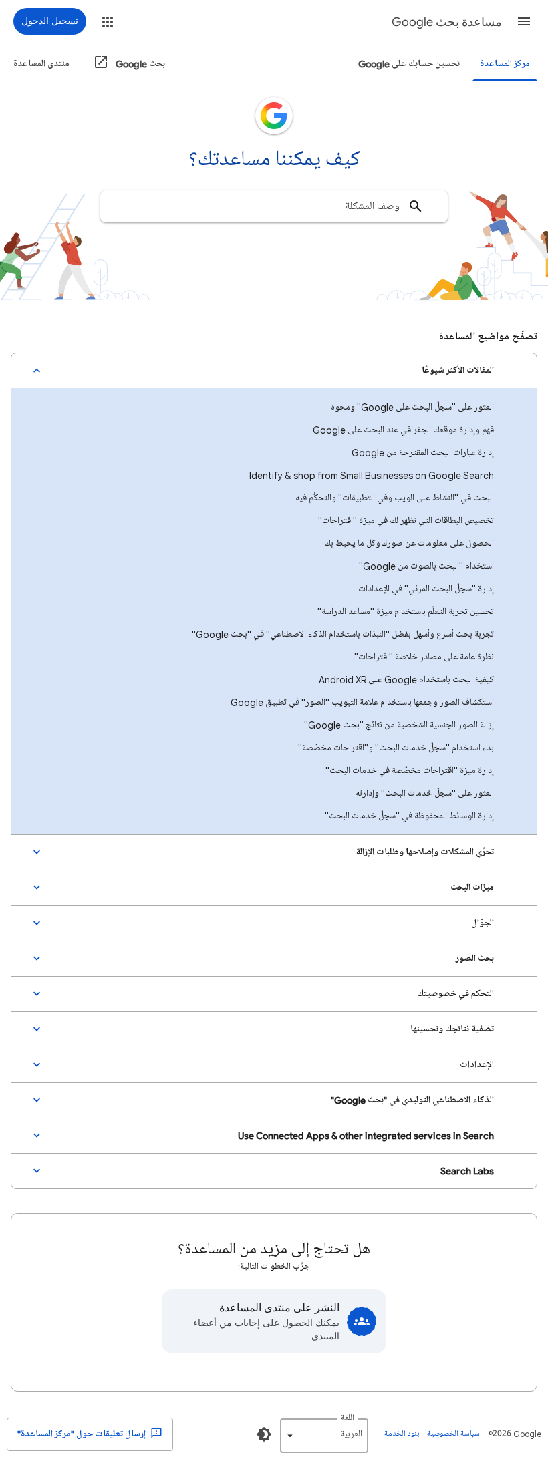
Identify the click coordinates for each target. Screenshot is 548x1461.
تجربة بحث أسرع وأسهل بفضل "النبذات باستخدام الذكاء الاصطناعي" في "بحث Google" (343, 634)
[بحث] (416, 206)
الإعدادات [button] (477, 1064)
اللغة (347, 1418)
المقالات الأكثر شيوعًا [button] (458, 370)
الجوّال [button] (482, 923)
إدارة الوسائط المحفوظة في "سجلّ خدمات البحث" (409, 816)
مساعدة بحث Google (447, 22)
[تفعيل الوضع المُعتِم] (264, 1434)
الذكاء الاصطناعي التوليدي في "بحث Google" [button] (412, 1100)
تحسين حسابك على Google (409, 63)
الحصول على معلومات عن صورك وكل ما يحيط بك (409, 543)
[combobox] (274, 206)
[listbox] (324, 1435)
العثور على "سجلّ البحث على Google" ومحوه (412, 407)
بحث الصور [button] (475, 958)
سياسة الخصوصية (453, 1434)
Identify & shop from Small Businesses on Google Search (371, 475)
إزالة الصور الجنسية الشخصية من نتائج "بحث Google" (399, 725)
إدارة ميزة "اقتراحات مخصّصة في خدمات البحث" (409, 770)
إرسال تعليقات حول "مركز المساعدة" (82, 1434)
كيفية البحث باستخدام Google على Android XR (406, 679)
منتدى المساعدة (41, 63)
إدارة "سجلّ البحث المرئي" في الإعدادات (426, 589)
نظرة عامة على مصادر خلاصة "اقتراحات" (424, 657)
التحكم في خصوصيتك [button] (455, 993)
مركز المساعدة (505, 63)
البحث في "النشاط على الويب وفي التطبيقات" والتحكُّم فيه (394, 498)
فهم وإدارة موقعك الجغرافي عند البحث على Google (403, 430)
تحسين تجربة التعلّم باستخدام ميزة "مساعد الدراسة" (405, 611)
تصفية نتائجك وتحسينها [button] (452, 1029)
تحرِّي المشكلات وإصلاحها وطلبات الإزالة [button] (425, 852)
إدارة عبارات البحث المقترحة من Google (423, 452)
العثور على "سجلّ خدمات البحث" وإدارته (425, 793)
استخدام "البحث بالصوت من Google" (426, 566)
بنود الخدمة (401, 1434)
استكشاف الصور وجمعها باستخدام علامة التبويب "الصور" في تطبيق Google (362, 702)
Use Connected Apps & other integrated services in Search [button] (366, 1135)
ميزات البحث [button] (472, 887)
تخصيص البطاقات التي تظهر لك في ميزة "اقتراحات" (406, 520)
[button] (524, 21)
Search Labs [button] (467, 1170)
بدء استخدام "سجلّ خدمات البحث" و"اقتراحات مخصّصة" (396, 748)
